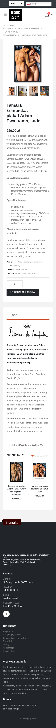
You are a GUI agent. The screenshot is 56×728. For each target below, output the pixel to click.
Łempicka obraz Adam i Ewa (25, 273)
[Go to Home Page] (4, 25)
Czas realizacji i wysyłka (14, 638)
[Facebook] (5, 4)
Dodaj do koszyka (24, 292)
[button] (10, 63)
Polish (33, 4)
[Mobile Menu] (5, 14)
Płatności (7, 641)
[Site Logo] (15, 15)
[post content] (16, 472)
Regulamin (8, 631)
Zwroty (6, 644)
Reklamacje (8, 648)
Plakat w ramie (21, 269)
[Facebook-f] (6, 614)
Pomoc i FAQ (9, 651)
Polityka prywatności (12, 635)
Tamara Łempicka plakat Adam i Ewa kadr (39, 489)
